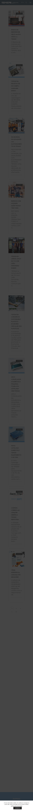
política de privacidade (16, 806)
